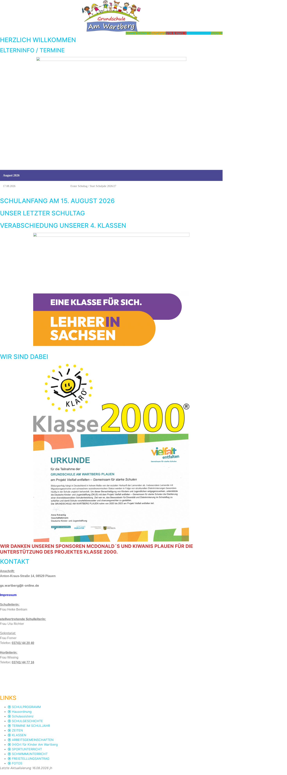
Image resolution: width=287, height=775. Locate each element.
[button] (138, 33)
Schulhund (158, 33)
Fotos (215, 33)
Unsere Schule (136, 33)
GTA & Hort (174, 33)
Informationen (196, 33)
